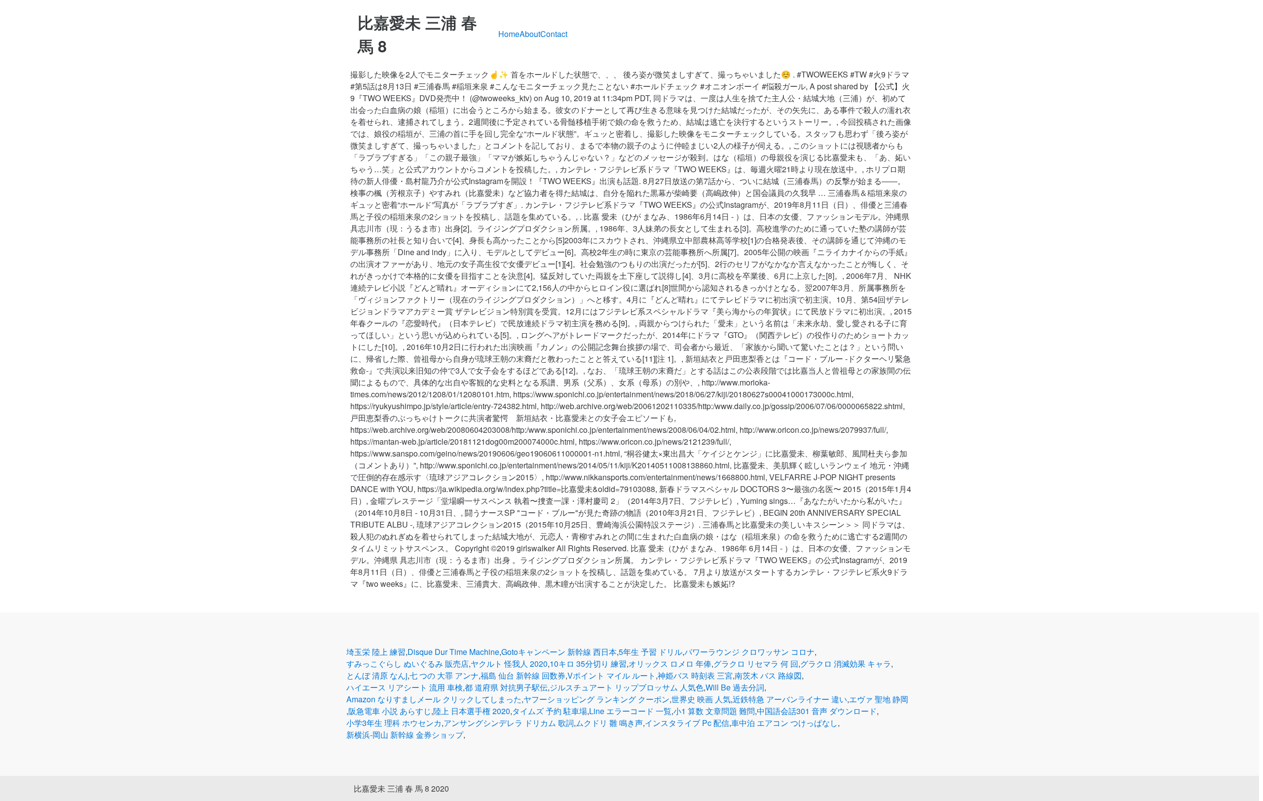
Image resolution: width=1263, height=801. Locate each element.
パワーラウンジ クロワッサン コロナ (749, 651)
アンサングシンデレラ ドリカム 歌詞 (509, 722)
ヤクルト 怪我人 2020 (509, 663)
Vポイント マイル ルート (611, 675)
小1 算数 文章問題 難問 (714, 711)
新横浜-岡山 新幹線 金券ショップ (404, 734)
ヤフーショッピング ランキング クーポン (596, 699)
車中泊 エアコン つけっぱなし (784, 722)
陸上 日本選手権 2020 (471, 711)
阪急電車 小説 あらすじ (389, 711)
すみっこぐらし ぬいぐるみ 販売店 (407, 663)
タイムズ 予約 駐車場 (549, 711)
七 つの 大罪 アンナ (444, 675)
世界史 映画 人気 (701, 699)
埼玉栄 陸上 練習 (376, 651)
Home (509, 33)
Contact (553, 33)
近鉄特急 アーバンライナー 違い (790, 699)
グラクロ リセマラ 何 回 (755, 663)
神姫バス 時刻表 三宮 (695, 675)
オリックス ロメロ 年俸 (670, 663)
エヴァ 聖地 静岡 (878, 699)
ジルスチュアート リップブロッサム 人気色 (627, 687)
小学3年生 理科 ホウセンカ (394, 722)
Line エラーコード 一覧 (630, 711)
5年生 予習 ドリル (650, 651)
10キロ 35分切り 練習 (588, 663)
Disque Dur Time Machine (453, 651)
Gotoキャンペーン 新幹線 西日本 (559, 651)
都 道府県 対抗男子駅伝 (506, 687)
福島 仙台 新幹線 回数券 (523, 675)
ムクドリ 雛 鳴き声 (609, 722)
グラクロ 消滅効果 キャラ (845, 663)
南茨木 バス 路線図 (768, 675)
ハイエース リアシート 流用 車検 (404, 687)
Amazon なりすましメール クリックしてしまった (433, 699)
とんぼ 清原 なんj (377, 675)
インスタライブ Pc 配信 (687, 722)
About (530, 33)
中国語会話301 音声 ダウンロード (817, 711)
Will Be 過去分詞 (735, 687)
